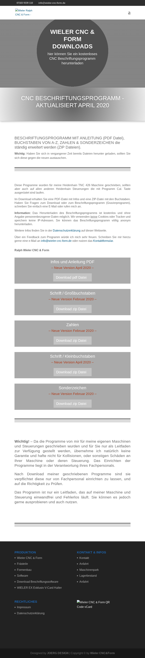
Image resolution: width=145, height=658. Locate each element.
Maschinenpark (89, 569)
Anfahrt (83, 563)
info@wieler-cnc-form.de (56, 240)
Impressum (24, 607)
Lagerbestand (88, 575)
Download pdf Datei (71, 277)
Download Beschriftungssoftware (37, 581)
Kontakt (84, 557)
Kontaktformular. (103, 240)
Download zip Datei (71, 309)
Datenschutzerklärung (66, 230)
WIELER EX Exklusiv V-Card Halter (39, 587)
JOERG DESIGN (58, 653)
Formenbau (24, 569)
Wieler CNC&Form (102, 653)
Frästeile (22, 563)
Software (22, 575)
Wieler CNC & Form (29, 557)
